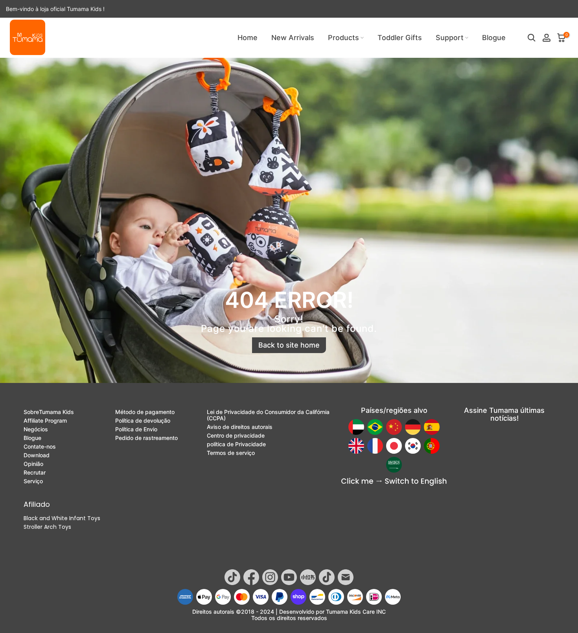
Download (37, 455)
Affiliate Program (45, 421)
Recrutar (35, 472)
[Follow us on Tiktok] (232, 577)
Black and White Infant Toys (62, 518)
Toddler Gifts (399, 37)
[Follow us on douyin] (327, 577)
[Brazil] (375, 427)
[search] (531, 37)
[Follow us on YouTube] (289, 577)
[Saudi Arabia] (394, 465)
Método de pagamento (145, 412)
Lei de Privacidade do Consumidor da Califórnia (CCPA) (268, 415)
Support (450, 37)
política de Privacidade (236, 444)
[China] (394, 427)
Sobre (49, 412)
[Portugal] (432, 446)
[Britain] (356, 446)
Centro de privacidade (236, 435)
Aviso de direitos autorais (239, 427)
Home (247, 37)
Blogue (494, 37)
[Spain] (432, 427)
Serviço (33, 481)
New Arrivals (292, 37)
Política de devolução (142, 421)
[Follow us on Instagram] (270, 577)
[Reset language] (394, 482)
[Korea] (413, 446)
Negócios (36, 429)
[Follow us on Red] (308, 577)
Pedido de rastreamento (146, 438)
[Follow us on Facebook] (251, 577)
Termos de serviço (231, 453)
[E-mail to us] (345, 577)
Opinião (33, 464)
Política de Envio (136, 429)
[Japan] (394, 446)
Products (343, 37)
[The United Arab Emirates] (356, 427)
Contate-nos (40, 446)
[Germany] (413, 427)
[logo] (27, 37)
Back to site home (289, 345)
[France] (375, 446)
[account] (546, 37)
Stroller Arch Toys (47, 527)
